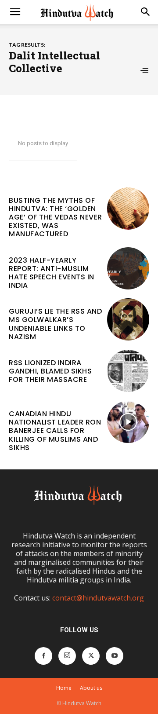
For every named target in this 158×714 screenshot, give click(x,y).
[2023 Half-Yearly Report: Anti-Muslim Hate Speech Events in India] (128, 268)
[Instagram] (67, 656)
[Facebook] (43, 656)
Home (64, 688)
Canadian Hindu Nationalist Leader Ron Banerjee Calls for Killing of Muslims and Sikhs (55, 431)
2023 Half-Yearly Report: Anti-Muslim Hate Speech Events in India (51, 273)
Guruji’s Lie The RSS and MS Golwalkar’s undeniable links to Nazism (55, 324)
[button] (15, 12)
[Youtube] (114, 656)
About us (91, 688)
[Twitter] (91, 656)
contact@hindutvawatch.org (98, 598)
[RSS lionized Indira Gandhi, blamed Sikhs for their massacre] (128, 371)
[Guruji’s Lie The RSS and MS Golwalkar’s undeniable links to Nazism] (128, 319)
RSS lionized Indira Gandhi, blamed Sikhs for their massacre (50, 371)
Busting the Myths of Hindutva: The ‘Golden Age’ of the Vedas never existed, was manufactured (55, 217)
